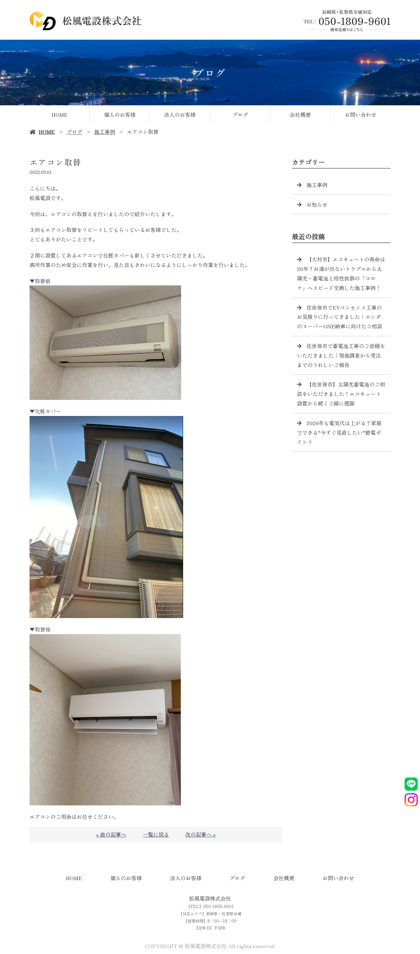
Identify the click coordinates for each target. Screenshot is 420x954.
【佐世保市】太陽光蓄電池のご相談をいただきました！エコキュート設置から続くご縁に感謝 (341, 393)
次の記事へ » (200, 834)
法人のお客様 (180, 114)
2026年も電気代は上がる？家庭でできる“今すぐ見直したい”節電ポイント (339, 432)
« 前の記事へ (111, 834)
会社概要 (300, 114)
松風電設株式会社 (210, 898)
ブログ (240, 114)
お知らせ (316, 204)
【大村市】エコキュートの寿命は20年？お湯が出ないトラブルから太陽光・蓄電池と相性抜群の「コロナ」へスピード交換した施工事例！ (341, 273)
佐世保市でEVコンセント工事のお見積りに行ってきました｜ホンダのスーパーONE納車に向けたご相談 (339, 316)
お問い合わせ (360, 114)
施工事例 (104, 131)
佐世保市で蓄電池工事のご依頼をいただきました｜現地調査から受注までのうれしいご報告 (341, 355)
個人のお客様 (120, 114)
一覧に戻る (156, 834)
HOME (60, 114)
